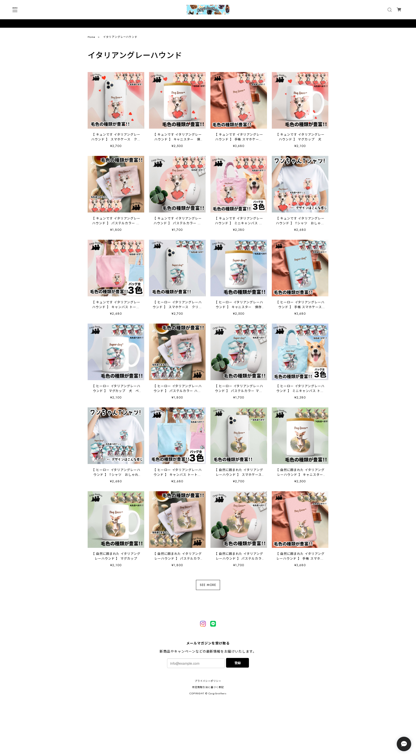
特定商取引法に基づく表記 (208, 687)
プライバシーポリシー (208, 681)
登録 (237, 662)
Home (91, 37)
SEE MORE (208, 585)
